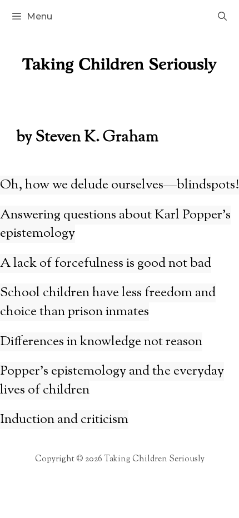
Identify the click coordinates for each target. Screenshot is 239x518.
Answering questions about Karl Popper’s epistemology (115, 224)
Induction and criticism (64, 419)
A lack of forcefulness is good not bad (105, 263)
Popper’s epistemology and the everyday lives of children (112, 381)
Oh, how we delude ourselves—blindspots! (119, 185)
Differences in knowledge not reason (101, 341)
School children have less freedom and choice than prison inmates (108, 302)
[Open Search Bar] (222, 16)
